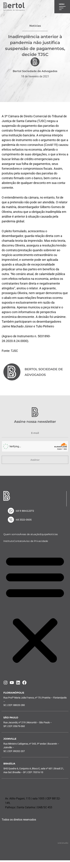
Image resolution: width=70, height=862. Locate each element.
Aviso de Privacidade (35, 541)
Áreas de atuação (30, 534)
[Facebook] (24, 682)
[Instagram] (5, 682)
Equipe (44, 534)
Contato (18, 541)
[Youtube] (12, 682)
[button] (35, 609)
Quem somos (11, 534)
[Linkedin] (18, 682)
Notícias (53, 534)
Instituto (8, 541)
